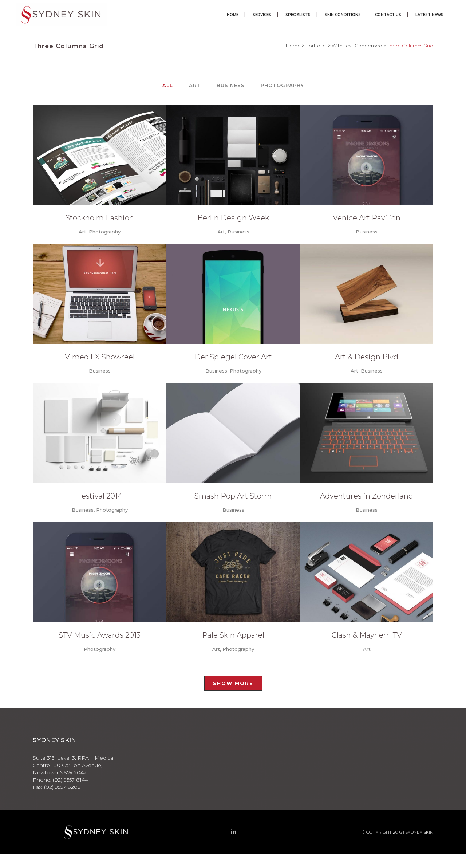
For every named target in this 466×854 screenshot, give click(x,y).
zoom (83, 153)
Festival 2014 (99, 496)
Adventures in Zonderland (366, 496)
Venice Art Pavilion (366, 217)
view (117, 153)
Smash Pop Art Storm (233, 496)
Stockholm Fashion (100, 217)
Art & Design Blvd (366, 357)
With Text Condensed (357, 45)
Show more (233, 683)
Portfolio (315, 45)
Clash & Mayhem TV (367, 635)
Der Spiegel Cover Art (233, 357)
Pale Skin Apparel (233, 635)
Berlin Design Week (233, 217)
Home (293, 45)
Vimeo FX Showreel (100, 357)
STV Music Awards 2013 (100, 635)
